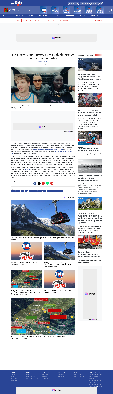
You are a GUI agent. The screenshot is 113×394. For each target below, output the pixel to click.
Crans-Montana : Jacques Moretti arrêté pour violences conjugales (90, 178)
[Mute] (30, 10)
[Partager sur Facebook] (34, 184)
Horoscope (95, 15)
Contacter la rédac (32, 378)
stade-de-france (51, 191)
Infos (31, 15)
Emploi (107, 15)
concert (18, 191)
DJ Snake (28, 169)
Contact (13, 374)
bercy (26, 191)
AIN (31, 20)
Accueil (6, 15)
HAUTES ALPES (46, 20)
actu (39, 191)
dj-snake (44, 191)
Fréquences (14, 380)
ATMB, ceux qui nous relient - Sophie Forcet (88, 149)
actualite (31, 191)
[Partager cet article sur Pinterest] (43, 184)
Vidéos (82, 15)
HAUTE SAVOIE (16, 20)
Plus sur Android (78, 376)
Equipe (13, 376)
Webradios (43, 15)
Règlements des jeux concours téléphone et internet (95, 386)
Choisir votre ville (97, 20)
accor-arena (60, 191)
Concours (70, 15)
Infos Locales (30, 376)
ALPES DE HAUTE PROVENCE (61, 20)
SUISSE (37, 20)
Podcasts (57, 15)
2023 (22, 191)
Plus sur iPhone (78, 374)
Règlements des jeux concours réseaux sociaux (95, 376)
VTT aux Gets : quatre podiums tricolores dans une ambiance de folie (89, 112)
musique (13, 191)
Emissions (45, 376)
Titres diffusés (15, 378)
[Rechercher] (101, 3)
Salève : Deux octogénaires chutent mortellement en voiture (89, 254)
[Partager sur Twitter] (39, 184)
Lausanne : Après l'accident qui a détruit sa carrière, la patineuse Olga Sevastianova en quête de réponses (90, 218)
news (36, 191)
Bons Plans (19, 15)
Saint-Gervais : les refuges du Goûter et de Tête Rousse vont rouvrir (89, 76)
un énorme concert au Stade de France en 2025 (48, 149)
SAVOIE (25, 20)
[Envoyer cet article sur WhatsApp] (47, 184)
